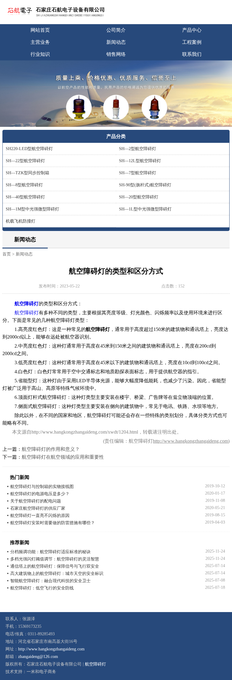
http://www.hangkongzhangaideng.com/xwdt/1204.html (84, 432)
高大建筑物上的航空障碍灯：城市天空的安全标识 (56, 573)
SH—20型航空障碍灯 (138, 197)
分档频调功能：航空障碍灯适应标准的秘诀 (50, 552)
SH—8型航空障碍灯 (24, 185)
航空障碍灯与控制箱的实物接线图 (42, 486)
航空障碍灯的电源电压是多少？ (39, 494)
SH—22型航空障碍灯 (25, 161)
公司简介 (116, 30)
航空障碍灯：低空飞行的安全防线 (42, 588)
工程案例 (191, 42)
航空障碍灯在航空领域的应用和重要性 (63, 457)
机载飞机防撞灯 (20, 221)
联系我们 (191, 54)
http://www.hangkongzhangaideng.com (190, 441)
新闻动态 (116, 42)
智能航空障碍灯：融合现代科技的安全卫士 (50, 581)
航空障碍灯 (26, 312)
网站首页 (40, 30)
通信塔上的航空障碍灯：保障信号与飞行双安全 (54, 566)
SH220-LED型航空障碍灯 (29, 148)
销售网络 (116, 54)
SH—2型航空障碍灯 (137, 148)
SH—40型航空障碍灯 (25, 197)
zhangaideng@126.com (38, 656)
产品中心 (191, 30)
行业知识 (40, 54)
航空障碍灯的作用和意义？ (51, 449)
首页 (6, 254)
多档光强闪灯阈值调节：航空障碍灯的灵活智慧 (54, 559)
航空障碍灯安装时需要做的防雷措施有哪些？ (52, 523)
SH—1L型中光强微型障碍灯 (145, 209)
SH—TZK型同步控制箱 (27, 173)
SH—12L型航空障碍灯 (140, 161)
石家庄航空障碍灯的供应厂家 (37, 508)
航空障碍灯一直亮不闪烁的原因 (39, 515)
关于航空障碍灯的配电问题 (35, 501)
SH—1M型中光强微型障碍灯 (32, 209)
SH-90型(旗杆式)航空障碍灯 (145, 185)
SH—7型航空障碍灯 (137, 173)
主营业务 (40, 42)
